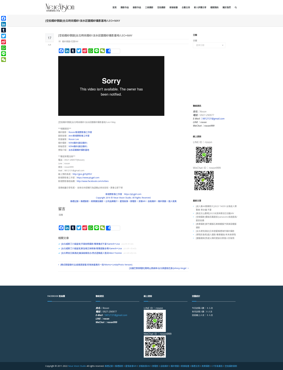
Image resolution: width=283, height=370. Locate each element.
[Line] (3, 54)
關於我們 (227, 7)
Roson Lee (74, 139)
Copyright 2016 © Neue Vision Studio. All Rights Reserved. (123, 197)
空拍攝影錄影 (231, 366)
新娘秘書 (174, 7)
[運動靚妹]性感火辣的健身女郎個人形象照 (215, 238)
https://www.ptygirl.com (88, 177)
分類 (195, 40)
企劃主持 (186, 7)
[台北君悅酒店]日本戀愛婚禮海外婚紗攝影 (215, 231)
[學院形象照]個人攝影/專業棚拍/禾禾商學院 (216, 234)
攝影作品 (125, 7)
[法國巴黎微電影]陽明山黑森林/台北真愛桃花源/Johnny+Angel (157, 268)
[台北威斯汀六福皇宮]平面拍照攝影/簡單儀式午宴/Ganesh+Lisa (97, 243)
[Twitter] (3, 36)
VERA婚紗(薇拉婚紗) (78, 142)
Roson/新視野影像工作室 (80, 132)
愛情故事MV (131, 366)
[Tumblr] (3, 30)
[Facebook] (3, 18)
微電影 (155, 366)
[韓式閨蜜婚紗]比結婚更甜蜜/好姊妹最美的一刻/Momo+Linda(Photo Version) (96, 264)
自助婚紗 (164, 366)
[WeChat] (3, 60)
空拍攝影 (161, 7)
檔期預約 (214, 7)
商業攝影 (206, 366)
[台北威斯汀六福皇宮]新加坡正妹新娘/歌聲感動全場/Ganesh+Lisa (98, 248)
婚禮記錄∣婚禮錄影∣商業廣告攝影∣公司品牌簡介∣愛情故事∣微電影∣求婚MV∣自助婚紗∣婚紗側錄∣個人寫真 (123, 201)
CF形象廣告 (217, 366)
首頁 (114, 7)
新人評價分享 (200, 7)
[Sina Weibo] (3, 42)
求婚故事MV (144, 366)
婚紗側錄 (175, 366)
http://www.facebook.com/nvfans (93, 181)
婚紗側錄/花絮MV (70, 41)
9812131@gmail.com (212, 118)
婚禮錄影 (119, 366)
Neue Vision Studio (77, 366)
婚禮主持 (195, 366)
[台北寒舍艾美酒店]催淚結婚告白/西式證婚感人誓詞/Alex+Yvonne (98, 253)
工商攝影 (149, 7)
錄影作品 (137, 7)
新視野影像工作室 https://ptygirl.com (123, 194)
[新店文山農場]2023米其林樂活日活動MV (215, 213)
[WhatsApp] (3, 48)
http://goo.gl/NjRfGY (82, 174)
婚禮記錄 (109, 366)
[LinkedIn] (3, 24)
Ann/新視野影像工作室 (79, 135)
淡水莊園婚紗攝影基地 (79, 149)
